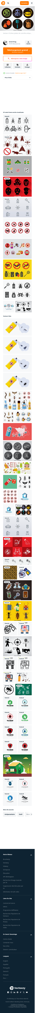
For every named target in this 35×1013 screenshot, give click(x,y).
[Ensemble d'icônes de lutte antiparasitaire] (17, 165)
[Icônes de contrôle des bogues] (17, 248)
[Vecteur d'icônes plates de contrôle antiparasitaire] (11, 562)
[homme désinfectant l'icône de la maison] (17, 932)
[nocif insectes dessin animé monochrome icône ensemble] (10, 519)
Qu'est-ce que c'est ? (20, 73)
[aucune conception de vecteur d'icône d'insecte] (9, 785)
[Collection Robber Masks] (17, 186)
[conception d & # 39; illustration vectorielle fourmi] (10, 951)
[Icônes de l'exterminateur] (17, 206)
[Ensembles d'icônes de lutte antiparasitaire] (17, 678)
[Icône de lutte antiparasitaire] (17, 268)
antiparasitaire (10, 1010)
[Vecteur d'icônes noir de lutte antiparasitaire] (11, 318)
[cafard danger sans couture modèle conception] (10, 625)
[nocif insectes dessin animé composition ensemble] (11, 439)
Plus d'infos (8, 76)
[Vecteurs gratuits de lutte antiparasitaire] (17, 144)
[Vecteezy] (3, 3)
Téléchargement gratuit (17, 51)
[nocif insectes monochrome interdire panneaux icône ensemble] (10, 534)
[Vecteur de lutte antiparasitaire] (17, 124)
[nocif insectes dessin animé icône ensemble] (8, 428)
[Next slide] (27, 1010)
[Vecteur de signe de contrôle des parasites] (17, 227)
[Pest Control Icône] (17, 289)
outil (20, 1010)
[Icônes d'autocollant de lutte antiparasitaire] (17, 657)
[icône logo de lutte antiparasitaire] (10, 811)
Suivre (28, 44)
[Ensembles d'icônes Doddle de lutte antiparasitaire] (11, 798)
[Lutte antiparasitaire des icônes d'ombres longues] (17, 474)
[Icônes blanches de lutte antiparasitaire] (17, 599)
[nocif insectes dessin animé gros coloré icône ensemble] (17, 412)
